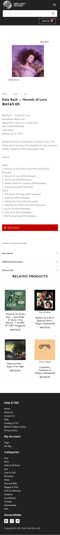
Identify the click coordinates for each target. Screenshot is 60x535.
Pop (25, 94)
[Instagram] (12, 521)
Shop (15, 94)
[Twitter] (18, 521)
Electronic (15, 243)
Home (4, 94)
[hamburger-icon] (54, 4)
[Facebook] (6, 521)
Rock (25, 243)
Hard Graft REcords (20, 5)
